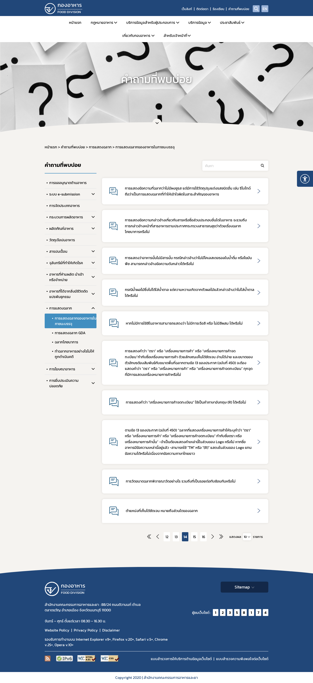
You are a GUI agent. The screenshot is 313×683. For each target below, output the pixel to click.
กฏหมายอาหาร (102, 22)
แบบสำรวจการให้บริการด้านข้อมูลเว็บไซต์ (181, 658)
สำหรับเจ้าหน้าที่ (175, 35)
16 (203, 536)
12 (166, 536)
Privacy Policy (86, 630)
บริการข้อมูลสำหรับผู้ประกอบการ (150, 22)
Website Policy (57, 630)
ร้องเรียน (218, 9)
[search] (256, 8)
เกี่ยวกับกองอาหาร (136, 35)
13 (176, 536)
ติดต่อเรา (202, 9)
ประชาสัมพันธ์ (230, 22)
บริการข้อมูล (197, 22)
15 (194, 536)
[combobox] (247, 536)
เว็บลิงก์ (187, 9)
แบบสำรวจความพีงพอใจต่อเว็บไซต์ (242, 658)
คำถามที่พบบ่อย (238, 9)
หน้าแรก (75, 22)
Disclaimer (111, 630)
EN (265, 8)
